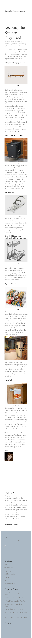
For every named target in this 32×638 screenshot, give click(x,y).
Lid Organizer (9, 192)
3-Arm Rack (8, 380)
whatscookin (9, 568)
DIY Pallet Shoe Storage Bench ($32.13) (14, 594)
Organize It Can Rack (11, 284)
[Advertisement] (17, 476)
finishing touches (10, 574)
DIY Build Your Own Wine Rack (15, 609)
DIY (6, 564)
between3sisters (11, 46)
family (6, 580)
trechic (7, 577)
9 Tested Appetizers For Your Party (15, 601)
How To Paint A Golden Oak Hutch (16, 617)
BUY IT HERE (16, 85)
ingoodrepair (14, 44)
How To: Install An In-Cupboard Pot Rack (16, 613)
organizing (22, 44)
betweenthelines (10, 583)
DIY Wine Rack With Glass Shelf (15, 598)
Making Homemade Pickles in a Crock (14, 605)
